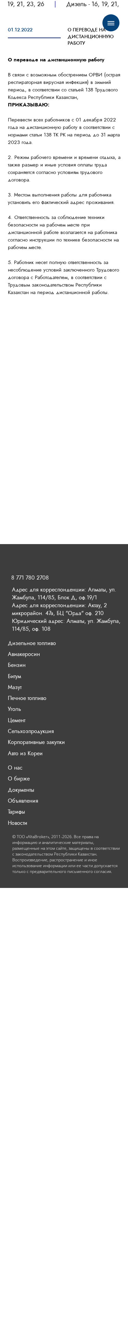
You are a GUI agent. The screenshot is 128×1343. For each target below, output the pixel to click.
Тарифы (16, 812)
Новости (17, 823)
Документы (21, 790)
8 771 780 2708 (30, 578)
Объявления (23, 801)
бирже (22, 779)
